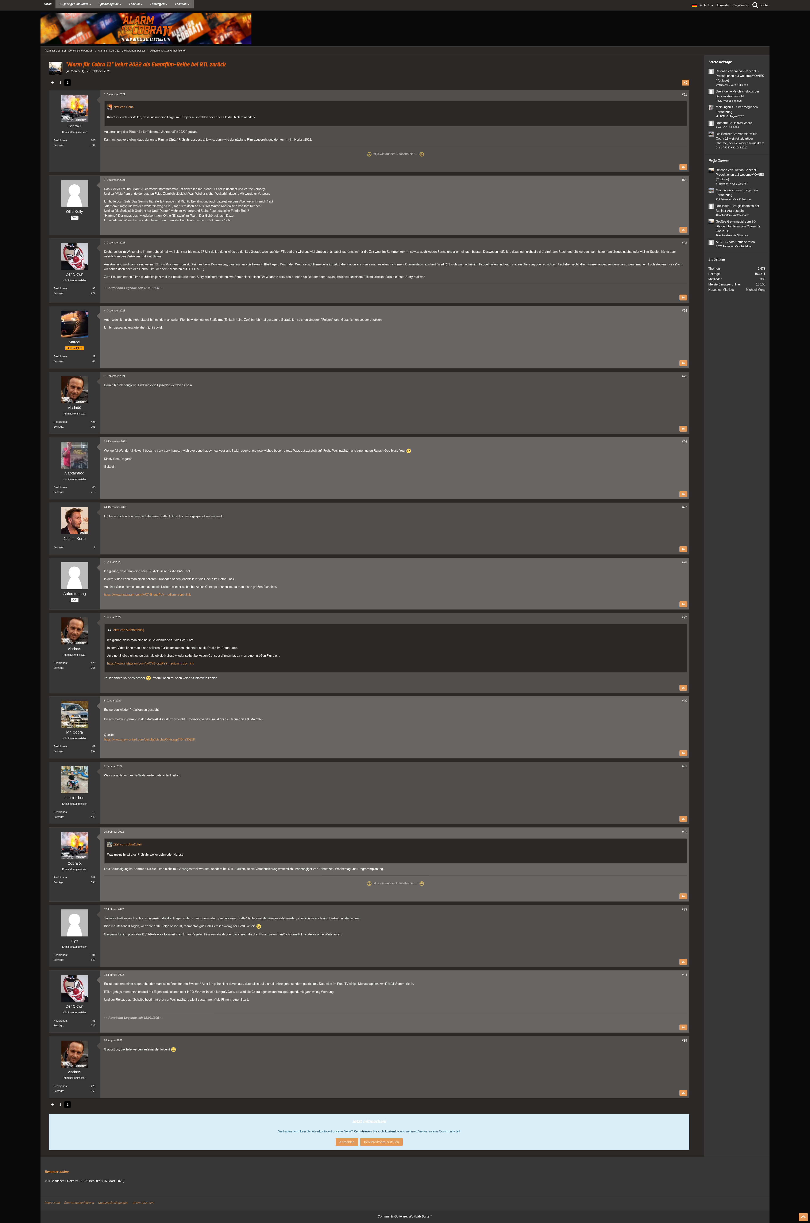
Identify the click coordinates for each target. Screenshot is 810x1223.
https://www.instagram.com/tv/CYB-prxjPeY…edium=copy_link (147, 594)
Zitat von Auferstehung (128, 630)
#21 (684, 94)
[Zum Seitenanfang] (803, 1217)
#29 (684, 617)
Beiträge (58, 145)
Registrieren (740, 5)
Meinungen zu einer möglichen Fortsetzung (737, 109)
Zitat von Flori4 (123, 107)
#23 (684, 243)
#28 (684, 562)
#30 (684, 701)
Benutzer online (56, 1172)
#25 (684, 376)
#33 (684, 909)
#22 (684, 180)
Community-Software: (405, 1216)
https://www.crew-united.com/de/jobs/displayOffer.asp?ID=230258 (149, 739)
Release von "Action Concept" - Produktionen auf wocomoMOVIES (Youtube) (740, 75)
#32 (684, 832)
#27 (684, 507)
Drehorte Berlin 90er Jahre (734, 123)
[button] (703, 5)
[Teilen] (685, 83)
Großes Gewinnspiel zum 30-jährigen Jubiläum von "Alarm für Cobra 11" (738, 226)
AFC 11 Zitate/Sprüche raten (735, 242)
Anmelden (723, 5)
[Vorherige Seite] (53, 82)
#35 (684, 1040)
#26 (684, 441)
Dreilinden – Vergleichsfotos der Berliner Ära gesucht (737, 94)
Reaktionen (60, 140)
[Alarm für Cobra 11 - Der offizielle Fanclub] (405, 28)
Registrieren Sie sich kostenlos (376, 1131)
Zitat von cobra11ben (127, 844)
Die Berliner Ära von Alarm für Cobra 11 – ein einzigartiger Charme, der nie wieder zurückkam (740, 138)
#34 (684, 975)
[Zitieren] (683, 167)
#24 (684, 310)
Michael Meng (755, 289)
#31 (684, 766)
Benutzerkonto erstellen (381, 1142)
